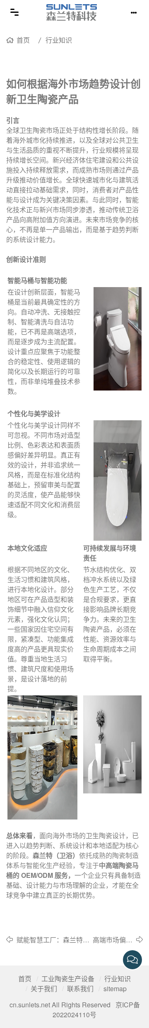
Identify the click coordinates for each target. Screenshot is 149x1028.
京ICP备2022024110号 (96, 1009)
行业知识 (59, 40)
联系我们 (80, 988)
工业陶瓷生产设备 (67, 978)
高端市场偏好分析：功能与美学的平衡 (112, 940)
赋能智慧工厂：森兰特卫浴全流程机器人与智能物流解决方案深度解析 (53, 940)
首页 (23, 40)
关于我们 (44, 988)
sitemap (115, 988)
